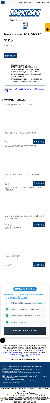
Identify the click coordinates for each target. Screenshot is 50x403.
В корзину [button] (39, 141)
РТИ (6, 91)
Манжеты (39, 89)
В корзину (10, 56)
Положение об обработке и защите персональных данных (21, 369)
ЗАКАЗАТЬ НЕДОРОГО (25, 330)
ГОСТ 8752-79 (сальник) (24, 89)
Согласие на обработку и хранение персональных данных (21, 373)
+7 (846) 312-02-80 (23, 3)
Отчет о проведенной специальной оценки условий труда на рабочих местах (22, 367)
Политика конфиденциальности (12, 371)
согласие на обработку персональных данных (25, 354)
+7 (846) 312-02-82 (41, 3)
